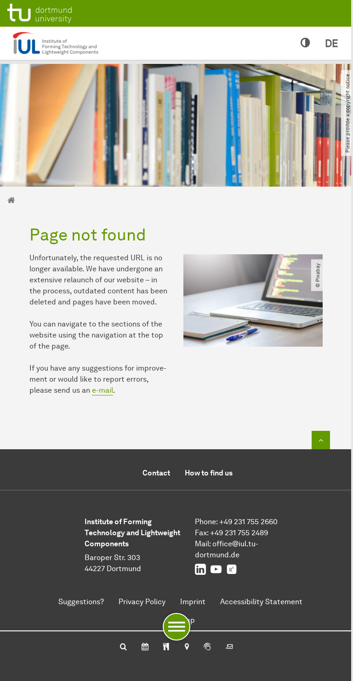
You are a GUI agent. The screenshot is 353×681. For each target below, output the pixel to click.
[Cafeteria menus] (166, 647)
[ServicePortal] (207, 647)
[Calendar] (145, 647)
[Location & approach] (186, 647)
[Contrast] (305, 43)
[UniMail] (229, 647)
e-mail (102, 390)
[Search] (123, 647)
